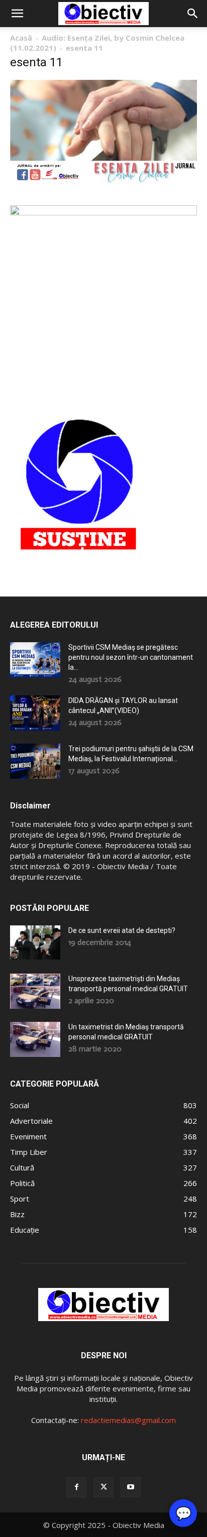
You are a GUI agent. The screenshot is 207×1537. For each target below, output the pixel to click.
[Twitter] (103, 1487)
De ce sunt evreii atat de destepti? (121, 930)
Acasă (21, 38)
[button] (17, 13)
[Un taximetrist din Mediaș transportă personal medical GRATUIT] (35, 1039)
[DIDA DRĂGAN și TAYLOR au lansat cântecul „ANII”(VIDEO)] (35, 713)
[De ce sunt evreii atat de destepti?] (35, 942)
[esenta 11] (103, 182)
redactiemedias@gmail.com (128, 1420)
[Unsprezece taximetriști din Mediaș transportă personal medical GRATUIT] (35, 991)
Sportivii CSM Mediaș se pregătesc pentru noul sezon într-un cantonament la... (130, 657)
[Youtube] (131, 1487)
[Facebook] (76, 1487)
